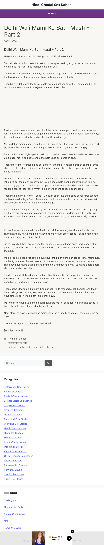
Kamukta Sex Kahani (15, 451)
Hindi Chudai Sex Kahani (52, 5)
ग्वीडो (6, 521)
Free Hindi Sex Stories (16, 419)
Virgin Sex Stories (13, 479)
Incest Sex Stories (14, 446)
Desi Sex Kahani (13, 410)
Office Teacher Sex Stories (18, 456)
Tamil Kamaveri (12, 528)
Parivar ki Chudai (13, 469)
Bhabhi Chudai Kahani (16, 396)
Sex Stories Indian (14, 474)
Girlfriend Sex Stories (15, 423)
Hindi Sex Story (12, 437)
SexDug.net (10, 500)
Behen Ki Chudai (13, 391)
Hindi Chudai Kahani (15, 428)
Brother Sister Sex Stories (18, 400)
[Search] (48, 363)
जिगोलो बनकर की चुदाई (18, 343)
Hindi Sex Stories (17, 338)
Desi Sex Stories (13, 414)
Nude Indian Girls (13, 507)
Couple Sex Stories (14, 405)
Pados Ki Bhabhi (13, 460)
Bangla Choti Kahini (14, 514)
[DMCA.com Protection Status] (11, 493)
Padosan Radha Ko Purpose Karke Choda (30, 347)
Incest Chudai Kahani (15, 442)
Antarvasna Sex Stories (17, 387)
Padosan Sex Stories (15, 465)
